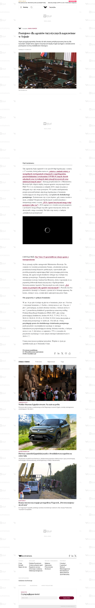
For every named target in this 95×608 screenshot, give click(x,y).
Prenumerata (49, 567)
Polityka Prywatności (35, 563)
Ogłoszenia (48, 565)
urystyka (52, 7)
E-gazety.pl (63, 565)
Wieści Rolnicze (64, 572)
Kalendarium (33, 585)
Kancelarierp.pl (64, 570)
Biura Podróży (32, 28)
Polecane (38, 362)
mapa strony (22, 585)
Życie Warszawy (64, 574)
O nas (20, 563)
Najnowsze (51, 362)
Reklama (47, 563)
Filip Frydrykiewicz (28, 163)
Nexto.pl (62, 567)
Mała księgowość (65, 569)
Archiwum (48, 569)
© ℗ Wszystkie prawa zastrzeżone (33, 352)
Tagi (62, 362)
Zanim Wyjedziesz (23, 402)
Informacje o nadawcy (35, 569)
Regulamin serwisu (34, 567)
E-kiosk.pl (62, 563)
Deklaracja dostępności (35, 570)
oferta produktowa (47, 585)
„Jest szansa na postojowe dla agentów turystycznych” (46, 286)
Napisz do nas (23, 567)
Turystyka (24, 28)
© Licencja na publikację (30, 350)
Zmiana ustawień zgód (35, 565)
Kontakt (21, 565)
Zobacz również (24, 362)
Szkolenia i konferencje (25, 580)
